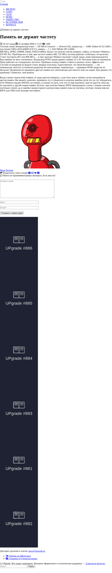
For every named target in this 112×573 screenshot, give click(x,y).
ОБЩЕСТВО (12, 19)
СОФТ (9, 11)
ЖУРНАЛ (11, 24)
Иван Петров (6, 170)
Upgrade (4, 4)
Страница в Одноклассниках (22, 558)
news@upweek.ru (36, 551)
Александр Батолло (95, 563)
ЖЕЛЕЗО (10, 9)
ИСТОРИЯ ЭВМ (14, 22)
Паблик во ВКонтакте (19, 556)
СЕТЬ (9, 14)
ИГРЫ (9, 17)
